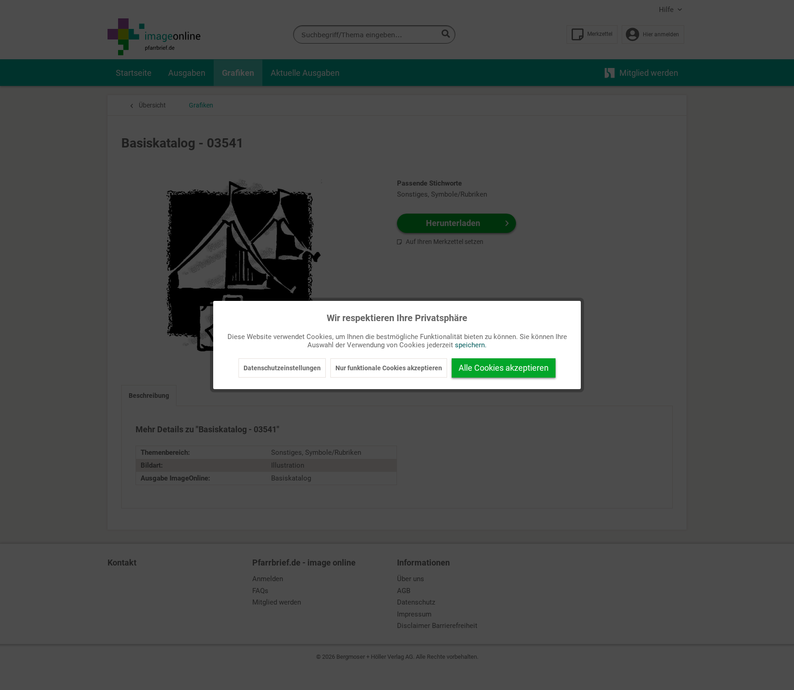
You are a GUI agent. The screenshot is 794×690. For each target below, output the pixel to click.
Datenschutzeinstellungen (282, 368)
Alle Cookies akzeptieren (504, 368)
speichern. (471, 345)
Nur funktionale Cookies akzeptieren (388, 368)
